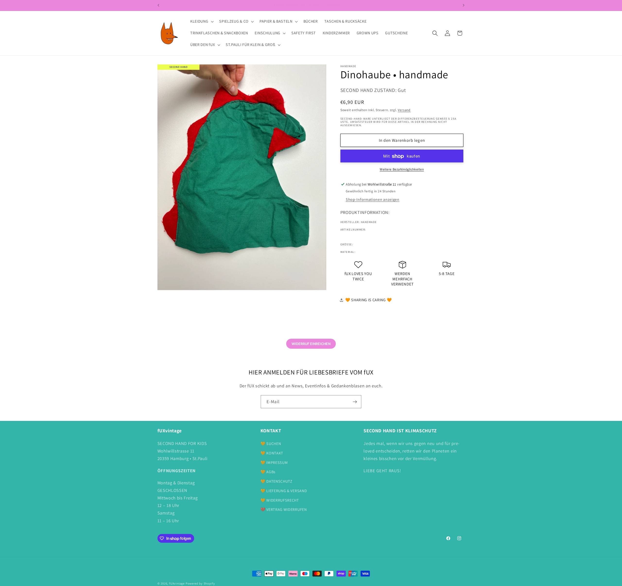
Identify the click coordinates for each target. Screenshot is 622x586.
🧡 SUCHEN (270, 443)
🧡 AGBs (268, 471)
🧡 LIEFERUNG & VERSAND (283, 490)
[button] (201, 21)
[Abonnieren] (355, 401)
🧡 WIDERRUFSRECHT (279, 500)
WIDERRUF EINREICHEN (311, 344)
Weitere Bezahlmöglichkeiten (402, 169)
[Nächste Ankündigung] (463, 5)
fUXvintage (177, 583)
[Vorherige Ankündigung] (158, 5)
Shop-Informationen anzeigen (372, 199)
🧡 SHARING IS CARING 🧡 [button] (368, 300)
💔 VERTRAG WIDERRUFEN (283, 509)
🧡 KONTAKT (271, 453)
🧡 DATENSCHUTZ (276, 481)
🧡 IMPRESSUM (274, 462)
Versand (404, 110)
